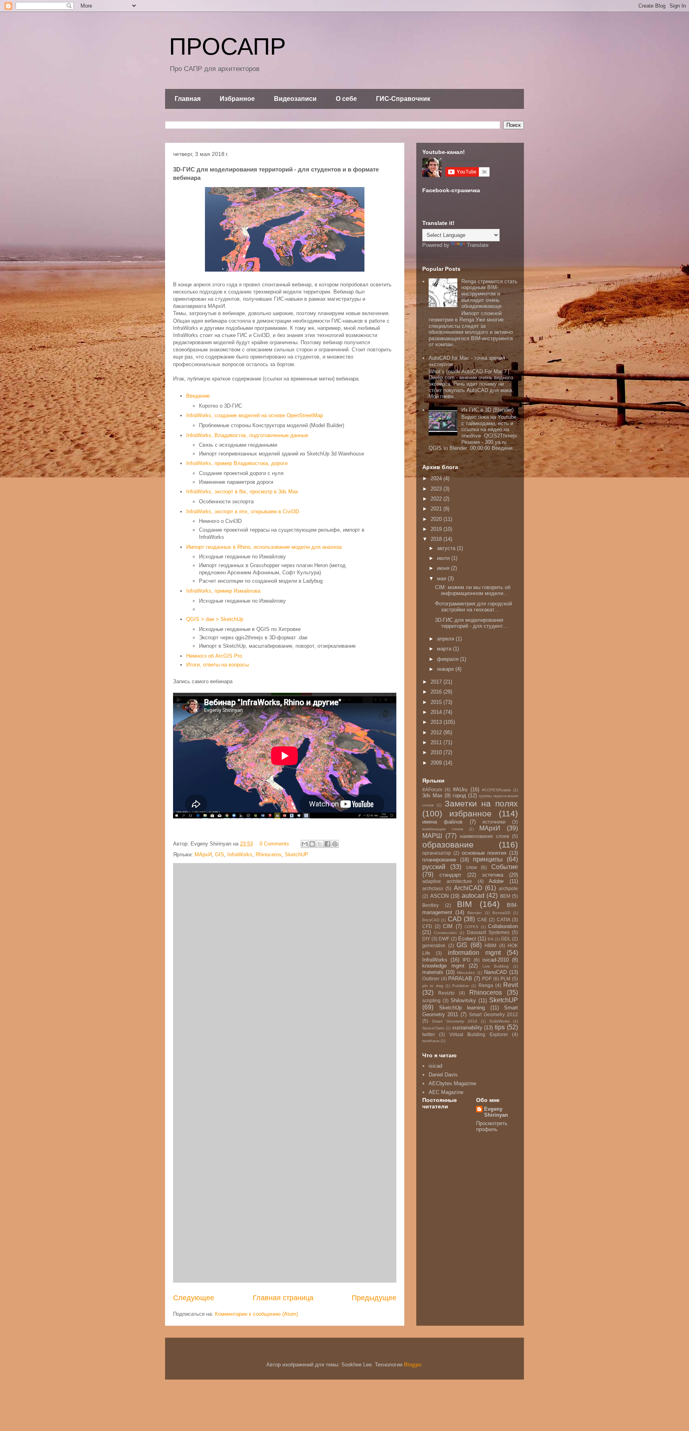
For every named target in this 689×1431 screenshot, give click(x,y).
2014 (437, 712)
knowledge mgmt (443, 966)
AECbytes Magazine (452, 1083)
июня (444, 568)
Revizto (446, 992)
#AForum (432, 789)
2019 (437, 529)
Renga (485, 985)
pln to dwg (432, 986)
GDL (506, 938)
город (459, 795)
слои (471, 867)
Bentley (430, 905)
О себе (346, 98)
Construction (445, 932)
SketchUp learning (462, 1008)
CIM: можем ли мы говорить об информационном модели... (472, 590)
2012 (437, 732)
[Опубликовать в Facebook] (327, 844)
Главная (188, 98)
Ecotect (467, 939)
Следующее (193, 1298)
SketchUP (296, 854)
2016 (437, 692)
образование (448, 844)
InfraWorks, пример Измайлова (223, 591)
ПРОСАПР (227, 46)
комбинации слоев (442, 829)
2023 (437, 489)
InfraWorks (239, 854)
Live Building (495, 966)
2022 (437, 499)
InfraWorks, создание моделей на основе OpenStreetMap (254, 415)
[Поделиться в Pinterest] (335, 844)
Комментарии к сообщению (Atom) (256, 1314)
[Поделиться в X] (320, 844)
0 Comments (274, 844)
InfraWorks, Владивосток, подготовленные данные (247, 435)
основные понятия (484, 853)
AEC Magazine (446, 1092)
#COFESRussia (496, 790)
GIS (219, 854)
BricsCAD (430, 920)
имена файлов (442, 822)
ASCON (439, 896)
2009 (437, 763)
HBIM (490, 945)
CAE (482, 919)
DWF (444, 938)
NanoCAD (495, 972)
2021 (437, 509)
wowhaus (430, 1041)
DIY (426, 938)
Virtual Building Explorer (478, 1034)
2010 (437, 752)
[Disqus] (284, 968)
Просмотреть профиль (492, 1126)
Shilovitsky (463, 1000)
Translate (477, 245)
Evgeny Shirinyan (496, 1112)
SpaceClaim (433, 1028)
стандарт (450, 875)
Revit (510, 985)
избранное (470, 813)
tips (500, 1027)
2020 (437, 519)
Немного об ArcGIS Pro (214, 656)
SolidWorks (499, 1021)
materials (432, 972)
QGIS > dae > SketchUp (214, 619)
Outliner (430, 978)
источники (494, 821)
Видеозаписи (295, 98)
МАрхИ (203, 854)
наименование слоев (484, 836)
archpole (508, 888)
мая (442, 578)
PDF (487, 978)
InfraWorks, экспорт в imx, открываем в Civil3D (242, 511)
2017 (437, 682)
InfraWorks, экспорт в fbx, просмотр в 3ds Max (242, 492)
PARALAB (460, 979)
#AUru (460, 789)
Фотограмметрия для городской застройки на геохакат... (473, 607)
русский (433, 866)
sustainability (467, 1028)
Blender (474, 913)
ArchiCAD (468, 888)
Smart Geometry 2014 (454, 1021)
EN (490, 939)
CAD (455, 919)
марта (445, 649)
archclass (432, 888)
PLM (505, 978)
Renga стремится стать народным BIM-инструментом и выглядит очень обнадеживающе (489, 293)
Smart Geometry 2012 (493, 1014)
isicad (435, 1066)
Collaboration (503, 926)
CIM (448, 926)
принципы (488, 859)
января (446, 669)
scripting (431, 1000)
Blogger (412, 1365)
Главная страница (283, 1298)
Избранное (237, 98)
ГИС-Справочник (403, 98)
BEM (505, 896)
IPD (466, 959)
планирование (439, 860)
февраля (448, 659)
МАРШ (432, 835)
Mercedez (466, 972)
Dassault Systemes (488, 932)
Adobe (496, 881)
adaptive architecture (447, 881)
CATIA (503, 919)
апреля (446, 639)
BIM (464, 904)
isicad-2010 (495, 960)
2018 (437, 539)
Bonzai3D (501, 913)
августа (447, 548)
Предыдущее (374, 1298)
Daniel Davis (443, 1075)
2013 (437, 722)
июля (444, 558)
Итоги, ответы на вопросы (217, 665)
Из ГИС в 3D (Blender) (487, 410)
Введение (198, 396)
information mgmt (474, 952)
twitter (428, 1034)
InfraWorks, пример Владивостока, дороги (236, 463)
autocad (473, 895)
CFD (427, 926)
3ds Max (432, 795)
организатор (436, 852)
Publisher (460, 986)
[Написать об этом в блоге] (312, 844)
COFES (471, 926)
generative (433, 945)
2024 (437, 478)
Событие (504, 866)
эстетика (492, 875)
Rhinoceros (269, 854)
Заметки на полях (481, 803)
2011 (437, 742)
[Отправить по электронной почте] (305, 844)
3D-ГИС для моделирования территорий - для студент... (471, 623)
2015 (437, 702)
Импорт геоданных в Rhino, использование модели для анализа (264, 547)
